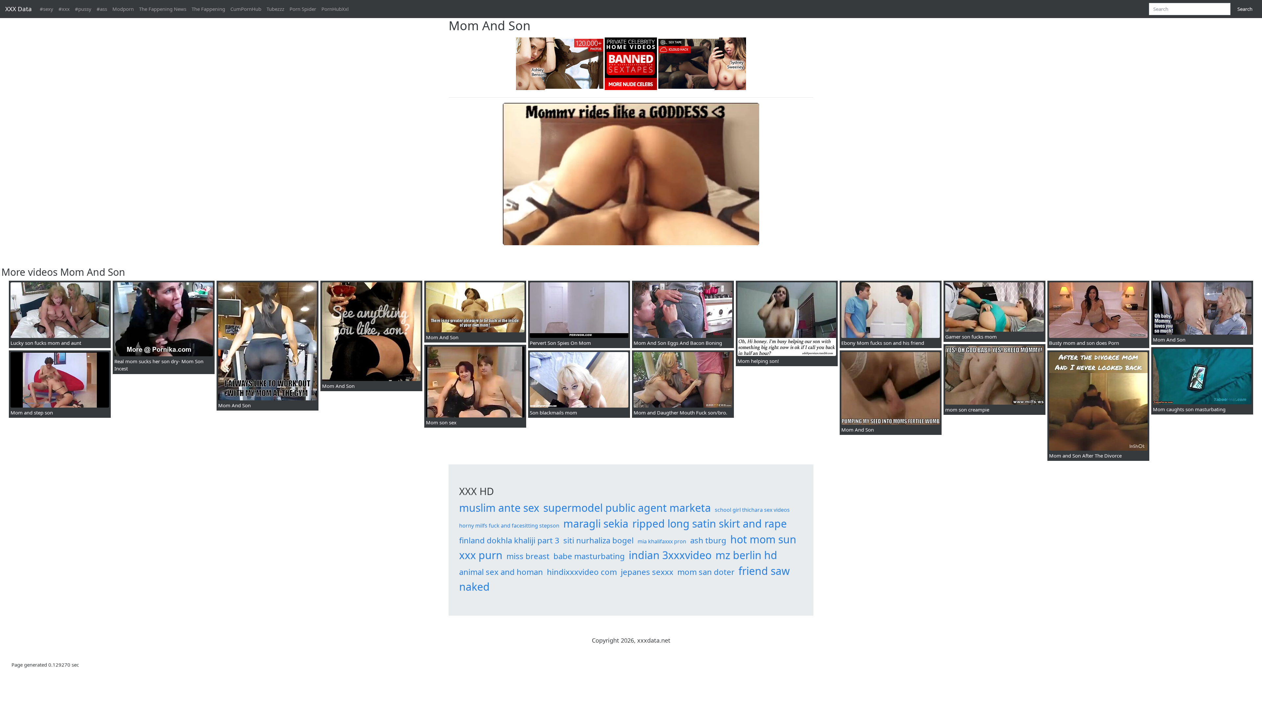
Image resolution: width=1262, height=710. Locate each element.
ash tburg (708, 540)
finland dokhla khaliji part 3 (509, 540)
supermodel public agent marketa (627, 508)
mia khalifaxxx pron (662, 541)
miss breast (527, 556)
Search (1244, 9)
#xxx (64, 9)
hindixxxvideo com (582, 571)
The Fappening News (162, 9)
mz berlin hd (746, 555)
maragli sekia (595, 523)
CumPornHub (245, 9)
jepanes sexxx (647, 571)
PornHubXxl (335, 9)
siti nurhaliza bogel (598, 540)
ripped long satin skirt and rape (709, 523)
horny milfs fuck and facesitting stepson (509, 525)
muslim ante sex (499, 508)
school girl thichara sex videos (752, 509)
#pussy (83, 9)
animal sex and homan (501, 571)
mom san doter (706, 571)
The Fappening (208, 9)
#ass (102, 9)
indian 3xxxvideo (670, 555)
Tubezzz (275, 9)
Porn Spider (303, 9)
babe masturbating (589, 556)
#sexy (46, 9)
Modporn (123, 9)
